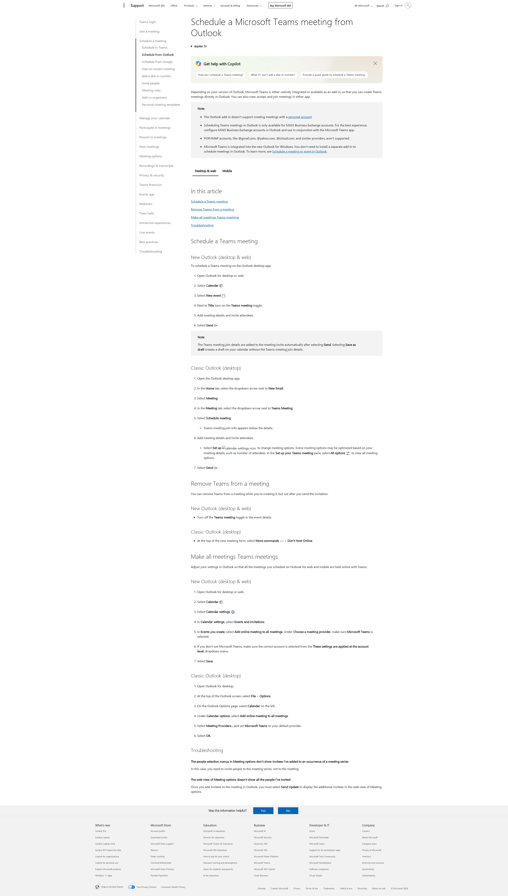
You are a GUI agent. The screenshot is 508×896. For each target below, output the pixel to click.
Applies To (200, 46)
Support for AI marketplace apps (324, 850)
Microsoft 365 (157, 5)
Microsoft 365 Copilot (264, 869)
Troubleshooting (150, 251)
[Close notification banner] (375, 63)
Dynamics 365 (260, 843)
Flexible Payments (159, 875)
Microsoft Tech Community (322, 856)
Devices (207, 5)
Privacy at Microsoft (371, 850)
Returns (154, 850)
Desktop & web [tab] (205, 171)
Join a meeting (149, 31)
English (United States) (112, 886)
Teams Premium (150, 185)
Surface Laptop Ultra (105, 843)
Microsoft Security (262, 837)
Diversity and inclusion (373, 862)
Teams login (147, 22)
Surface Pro (100, 831)
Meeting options (150, 156)
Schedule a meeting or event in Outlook (299, 151)
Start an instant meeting (158, 69)
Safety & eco (346, 888)
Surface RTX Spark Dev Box (108, 850)
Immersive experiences (155, 223)
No (288, 811)
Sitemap (262, 888)
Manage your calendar (154, 118)
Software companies (319, 869)
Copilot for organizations (107, 856)
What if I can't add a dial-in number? (273, 75)
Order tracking (158, 856)
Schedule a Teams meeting (209, 201)
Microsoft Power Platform (266, 856)
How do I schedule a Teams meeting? (220, 75)
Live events (147, 232)
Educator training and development (220, 862)
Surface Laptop (102, 837)
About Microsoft (370, 837)
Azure (312, 831)
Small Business (261, 875)
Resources (253, 5)
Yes (263, 811)
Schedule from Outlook (158, 54)
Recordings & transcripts (156, 165)
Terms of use (312, 888)
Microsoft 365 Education (215, 850)
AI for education (211, 875)
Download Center (159, 837)
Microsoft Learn (316, 843)
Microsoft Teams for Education (218, 843)
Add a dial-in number (156, 76)
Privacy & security (151, 175)
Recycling (362, 888)
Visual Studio (315, 875)
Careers (366, 831)
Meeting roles (151, 90)
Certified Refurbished (161, 862)
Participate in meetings (155, 127)
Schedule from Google (157, 62)
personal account (300, 117)
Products (189, 5)
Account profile (158, 831)
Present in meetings (152, 137)
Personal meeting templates (161, 104)
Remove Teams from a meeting (212, 209)
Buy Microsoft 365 (280, 5)
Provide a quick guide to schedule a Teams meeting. (334, 75)
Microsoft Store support (162, 843)
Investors (366, 856)
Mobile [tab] (227, 171)
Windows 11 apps (103, 875)
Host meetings (149, 146)
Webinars (145, 204)
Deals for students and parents (218, 869)
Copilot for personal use (106, 862)
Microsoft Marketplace (320, 862)
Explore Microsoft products (108, 869)
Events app (146, 194)
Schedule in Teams (154, 47)
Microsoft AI (260, 831)
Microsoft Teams (262, 862)
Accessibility (368, 869)
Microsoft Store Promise (162, 869)
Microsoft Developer (319, 837)
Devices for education (213, 837)
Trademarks (329, 888)
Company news (369, 843)
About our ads (379, 888)
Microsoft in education (214, 831)
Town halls (146, 213)
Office (174, 5)
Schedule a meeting (152, 41)
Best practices (148, 242)
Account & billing (230, 5)
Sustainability (368, 875)
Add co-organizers (154, 97)
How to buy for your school (216, 856)
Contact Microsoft (279, 888)
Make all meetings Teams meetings (215, 217)
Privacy (296, 888)
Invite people (151, 83)
